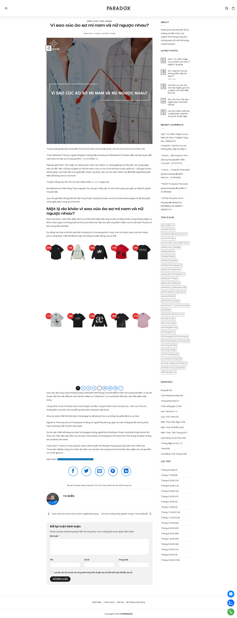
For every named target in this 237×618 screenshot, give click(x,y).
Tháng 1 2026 (168, 507)
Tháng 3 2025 (168, 560)
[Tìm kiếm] (226, 8)
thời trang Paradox (169, 341)
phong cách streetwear (171, 270)
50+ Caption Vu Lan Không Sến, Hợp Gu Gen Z (177, 73)
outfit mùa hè (183, 243)
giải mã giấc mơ (168, 225)
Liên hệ (120, 602)
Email (86, 560)
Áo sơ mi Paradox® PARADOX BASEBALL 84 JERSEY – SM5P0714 (172, 204)
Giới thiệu (96, 602)
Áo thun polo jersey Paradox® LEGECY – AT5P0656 (174, 188)
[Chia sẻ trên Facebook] (73, 471)
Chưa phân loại (168, 401)
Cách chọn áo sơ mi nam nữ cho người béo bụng (74, 514)
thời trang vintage (169, 350)
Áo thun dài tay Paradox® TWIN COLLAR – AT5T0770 (174, 159)
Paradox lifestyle (168, 256)
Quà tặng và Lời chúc (171, 438)
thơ (182, 314)
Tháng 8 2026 (168, 470)
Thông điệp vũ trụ (169, 443)
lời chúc (183, 234)
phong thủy (166, 287)
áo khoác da (182, 363)
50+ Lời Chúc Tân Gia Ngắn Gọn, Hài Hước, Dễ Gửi (178, 102)
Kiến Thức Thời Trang (99, 21)
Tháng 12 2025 (168, 512)
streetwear (166, 310)
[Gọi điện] (230, 611)
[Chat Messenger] (230, 594)
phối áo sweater (168, 292)
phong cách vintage (169, 278)
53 (105, 388)
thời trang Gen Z (168, 332)
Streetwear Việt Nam (170, 314)
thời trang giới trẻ (168, 336)
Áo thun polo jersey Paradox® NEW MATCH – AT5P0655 (175, 174)
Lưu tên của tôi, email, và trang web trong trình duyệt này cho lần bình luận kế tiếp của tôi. (93, 572)
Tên (51, 560)
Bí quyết (165, 390)
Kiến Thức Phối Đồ (170, 427)
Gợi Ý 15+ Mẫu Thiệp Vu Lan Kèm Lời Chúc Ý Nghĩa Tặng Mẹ (179, 62)
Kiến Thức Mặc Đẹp (170, 422)
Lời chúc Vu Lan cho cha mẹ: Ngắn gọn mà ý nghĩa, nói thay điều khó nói (178, 89)
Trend (164, 448)
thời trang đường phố (170, 354)
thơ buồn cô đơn (168, 319)
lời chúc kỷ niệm (168, 238)
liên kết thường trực (123, 485)
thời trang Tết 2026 (169, 345)
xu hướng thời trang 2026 (171, 359)
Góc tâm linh (167, 411)
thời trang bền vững (169, 328)
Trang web (123, 560)
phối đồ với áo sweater (170, 301)
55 (116, 388)
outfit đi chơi (166, 247)
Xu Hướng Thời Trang (171, 454)
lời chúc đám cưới (169, 243)
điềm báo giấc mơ (169, 372)
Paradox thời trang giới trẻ (172, 265)
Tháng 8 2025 (168, 533)
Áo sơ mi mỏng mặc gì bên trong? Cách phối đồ (124, 514)
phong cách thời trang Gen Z (173, 274)
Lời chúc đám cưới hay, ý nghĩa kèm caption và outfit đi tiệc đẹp (179, 113)
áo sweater (180, 368)
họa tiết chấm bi (168, 229)
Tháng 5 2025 (168, 549)
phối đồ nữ (181, 292)
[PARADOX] (118, 8)
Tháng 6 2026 (168, 480)
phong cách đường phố (171, 283)
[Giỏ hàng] (233, 8)
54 (110, 388)
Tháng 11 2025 (168, 518)
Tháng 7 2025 (168, 539)
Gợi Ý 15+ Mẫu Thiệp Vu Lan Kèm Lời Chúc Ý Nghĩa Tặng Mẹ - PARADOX (174, 137)
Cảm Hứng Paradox (170, 395)
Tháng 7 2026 (168, 475)
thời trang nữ (183, 336)
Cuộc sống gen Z (169, 406)
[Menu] (6, 8)
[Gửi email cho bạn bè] (100, 471)
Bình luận (54, 536)
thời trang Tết (184, 341)
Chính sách (109, 602)
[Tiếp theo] (121, 388)
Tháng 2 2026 (168, 502)
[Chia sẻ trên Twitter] (86, 471)
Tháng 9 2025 (168, 528)
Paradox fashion (168, 252)
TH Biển (112, 33)
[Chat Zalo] (230, 602)
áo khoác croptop (168, 363)
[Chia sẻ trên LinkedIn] (126, 471)
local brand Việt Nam (170, 234)
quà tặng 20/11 (168, 305)
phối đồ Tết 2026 (168, 296)
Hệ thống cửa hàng (135, 602)
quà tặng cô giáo (182, 305)
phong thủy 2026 (179, 287)
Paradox (177, 247)
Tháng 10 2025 (168, 523)
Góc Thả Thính (168, 417)
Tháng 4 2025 (168, 555)
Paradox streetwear (169, 261)
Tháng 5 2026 (168, 486)
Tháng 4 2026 (168, 491)
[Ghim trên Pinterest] (113, 471)
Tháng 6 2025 (168, 544)
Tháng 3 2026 (168, 496)
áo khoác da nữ (167, 368)
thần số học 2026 (168, 323)
